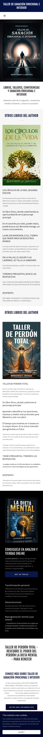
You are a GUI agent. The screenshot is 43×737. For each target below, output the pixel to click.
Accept (21, 732)
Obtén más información (21, 707)
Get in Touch (21, 574)
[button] (5, 16)
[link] (21, 5)
